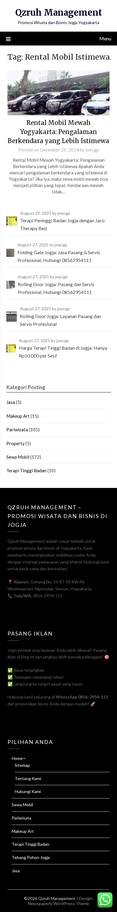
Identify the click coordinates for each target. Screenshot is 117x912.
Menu (105, 38)
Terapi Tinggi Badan (26, 470)
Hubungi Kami (28, 791)
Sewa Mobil (17, 457)
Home (17, 758)
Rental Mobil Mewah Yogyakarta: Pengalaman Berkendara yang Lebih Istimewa (58, 132)
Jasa (10, 402)
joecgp (92, 149)
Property (15, 443)
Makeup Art (18, 416)
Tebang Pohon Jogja (31, 857)
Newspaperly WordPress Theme (58, 903)
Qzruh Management (58, 12)
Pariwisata (17, 429)
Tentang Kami (28, 778)
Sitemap (22, 765)
